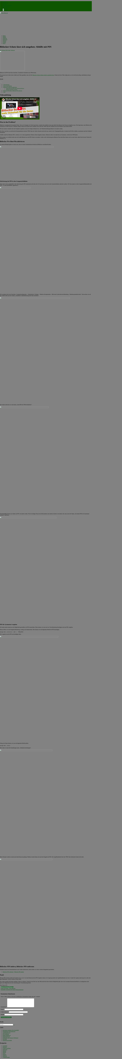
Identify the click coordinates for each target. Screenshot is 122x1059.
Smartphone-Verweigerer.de (9, 1031)
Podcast (4, 1054)
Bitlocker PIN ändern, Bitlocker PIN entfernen (12, 90)
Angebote (5, 1045)
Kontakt (4, 1)
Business (5, 1047)
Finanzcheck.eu (6, 1036)
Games (4, 42)
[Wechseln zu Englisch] (5, 10)
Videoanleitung (6, 84)
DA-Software (6, 1034)
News (4, 43)
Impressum (5, 8)
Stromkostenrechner (7, 5)
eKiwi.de (5, 4)
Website (2, 1014)
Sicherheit (7, 987)
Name (2, 1009)
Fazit (4, 92)
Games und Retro (7, 1048)
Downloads (5, 3)
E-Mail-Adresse (5, 1012)
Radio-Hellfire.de (7, 1035)
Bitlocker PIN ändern (19, 972)
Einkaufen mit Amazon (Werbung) (10, 1037)
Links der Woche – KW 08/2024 (8, 988)
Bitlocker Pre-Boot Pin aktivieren (10, 87)
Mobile (4, 37)
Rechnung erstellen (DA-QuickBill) (11, 1030)
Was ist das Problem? (7, 85)
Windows (11, 987)
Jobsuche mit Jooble (7, 1040)
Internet (4, 40)
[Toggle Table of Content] (1, 82)
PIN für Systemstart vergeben (11, 89)
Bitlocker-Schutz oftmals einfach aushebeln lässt (43, 75)
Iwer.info (5, 1039)
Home (4, 35)
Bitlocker (3, 987)
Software (5, 38)
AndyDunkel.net (6, 1032)
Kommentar (4, 1006)
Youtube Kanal (6, 6)
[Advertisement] (46, 24)
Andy (9, 50)
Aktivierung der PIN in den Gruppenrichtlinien (15, 88)
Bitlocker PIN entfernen (8, 972)
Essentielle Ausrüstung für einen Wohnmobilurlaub (12, 989)
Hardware (5, 39)
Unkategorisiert (6, 1057)
